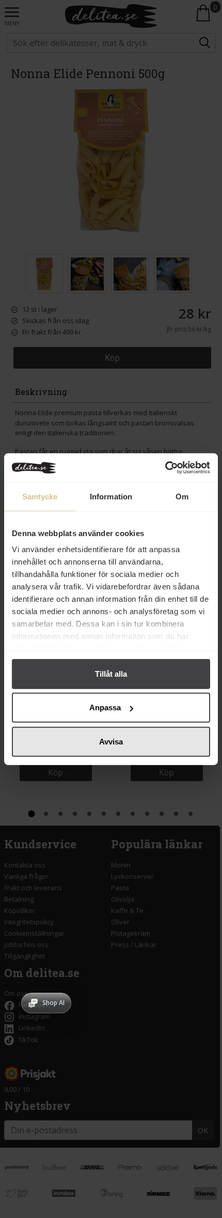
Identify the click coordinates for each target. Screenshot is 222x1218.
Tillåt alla (111, 673)
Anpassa (105, 707)
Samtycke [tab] (40, 496)
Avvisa (111, 741)
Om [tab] (182, 496)
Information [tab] (111, 496)
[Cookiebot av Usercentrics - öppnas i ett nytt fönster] (165, 468)
